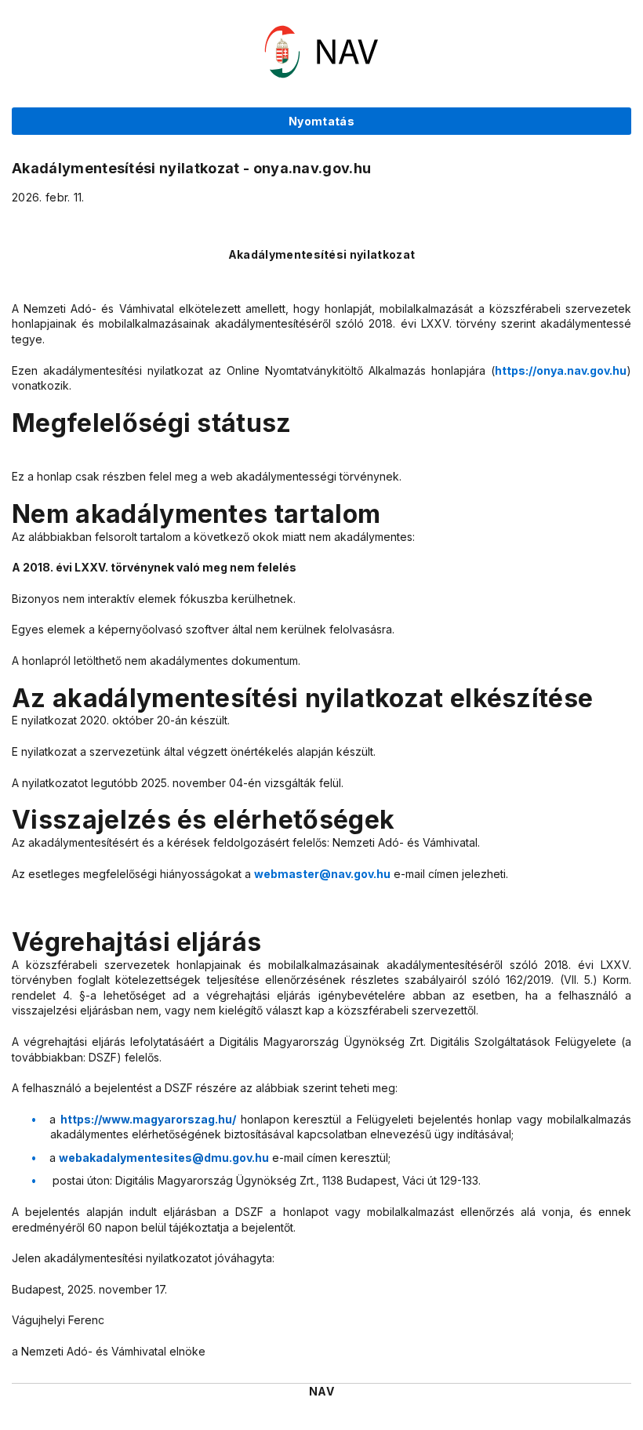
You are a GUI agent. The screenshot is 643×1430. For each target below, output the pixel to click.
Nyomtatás (321, 121)
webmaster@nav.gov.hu (322, 873)
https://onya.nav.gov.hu (561, 370)
